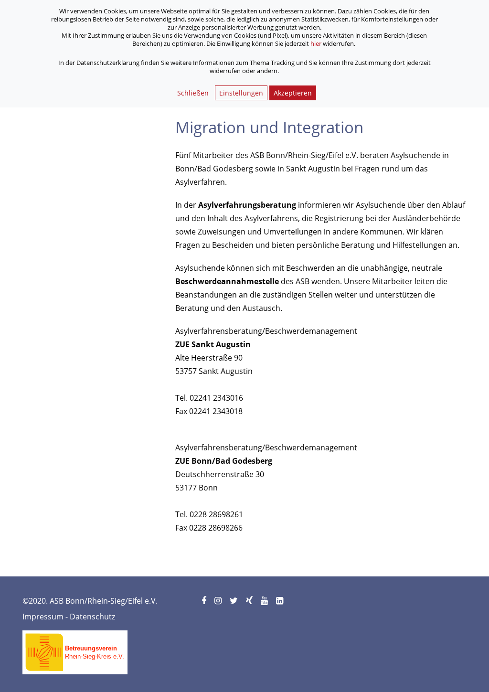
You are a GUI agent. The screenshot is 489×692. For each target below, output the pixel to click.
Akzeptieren (293, 92)
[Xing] (250, 601)
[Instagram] (218, 601)
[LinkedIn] (280, 601)
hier (315, 43)
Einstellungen (241, 92)
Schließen (193, 92)
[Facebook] (205, 601)
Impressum (43, 616)
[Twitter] (234, 601)
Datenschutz (92, 616)
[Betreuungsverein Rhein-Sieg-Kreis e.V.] (75, 649)
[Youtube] (265, 601)
